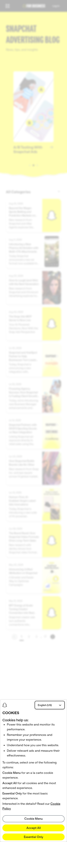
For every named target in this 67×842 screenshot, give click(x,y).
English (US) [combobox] (45, 705)
